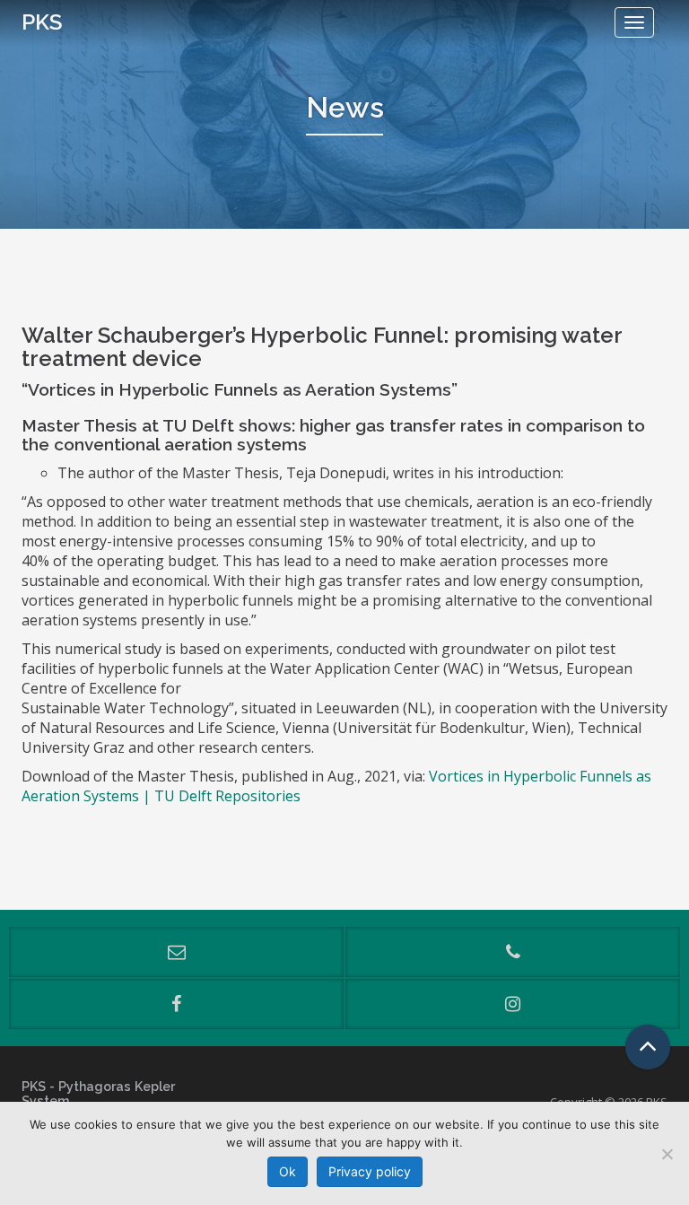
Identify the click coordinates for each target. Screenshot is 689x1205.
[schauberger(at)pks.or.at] (176, 952)
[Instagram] (512, 1004)
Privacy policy (369, 1171)
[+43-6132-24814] (512, 952)
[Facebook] (176, 1004)
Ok (287, 1171)
